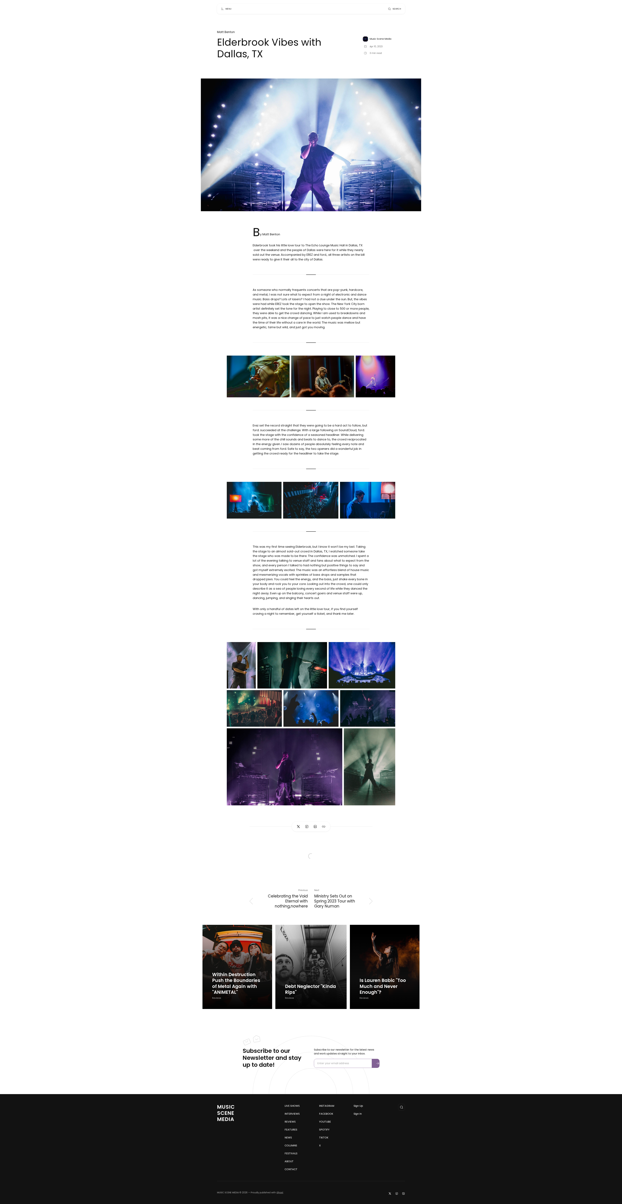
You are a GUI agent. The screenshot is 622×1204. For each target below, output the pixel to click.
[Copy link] (323, 826)
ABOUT (289, 1161)
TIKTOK (323, 1137)
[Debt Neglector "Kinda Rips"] (311, 967)
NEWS (288, 1137)
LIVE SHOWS (292, 1106)
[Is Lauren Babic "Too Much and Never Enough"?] (385, 967)
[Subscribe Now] (378, 1063)
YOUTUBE (325, 1122)
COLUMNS (291, 1145)
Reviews (216, 998)
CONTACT (291, 1169)
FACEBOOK (326, 1114)
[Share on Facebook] (306, 826)
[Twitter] (389, 1193)
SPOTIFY (324, 1129)
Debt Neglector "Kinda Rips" (310, 989)
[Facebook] (396, 1193)
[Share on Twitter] (298, 826)
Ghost (279, 1192)
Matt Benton (226, 32)
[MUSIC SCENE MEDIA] (310, 8)
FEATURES (291, 1129)
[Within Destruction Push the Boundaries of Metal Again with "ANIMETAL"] (237, 967)
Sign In (358, 1114)
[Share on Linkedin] (315, 826)
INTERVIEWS (292, 1114)
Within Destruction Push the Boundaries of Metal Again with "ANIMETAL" (236, 983)
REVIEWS (290, 1122)
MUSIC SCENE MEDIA (226, 1113)
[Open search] (401, 1107)
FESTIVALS (291, 1153)
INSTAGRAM (326, 1106)
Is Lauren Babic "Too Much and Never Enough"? (383, 986)
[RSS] (403, 1193)
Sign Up (358, 1106)
